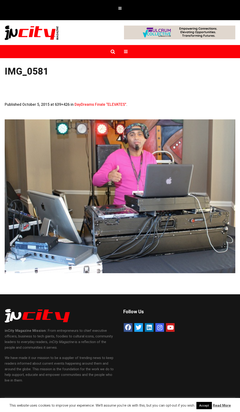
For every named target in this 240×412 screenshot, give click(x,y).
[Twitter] (138, 327)
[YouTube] (170, 327)
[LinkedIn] (149, 327)
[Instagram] (159, 327)
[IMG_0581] (120, 196)
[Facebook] (128, 327)
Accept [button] (204, 405)
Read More (222, 405)
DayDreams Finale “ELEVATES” (100, 104)
